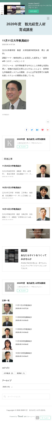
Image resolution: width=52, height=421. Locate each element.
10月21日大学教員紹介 (11, 187)
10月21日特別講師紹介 (23, 353)
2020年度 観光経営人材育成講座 (26, 27)
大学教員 (8, 373)
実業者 (21, 373)
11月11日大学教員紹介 (23, 305)
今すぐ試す (33, 11)
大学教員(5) (5, 114)
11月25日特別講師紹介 (23, 317)
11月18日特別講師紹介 (23, 341)
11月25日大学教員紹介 (11, 165)
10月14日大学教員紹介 (11, 209)
